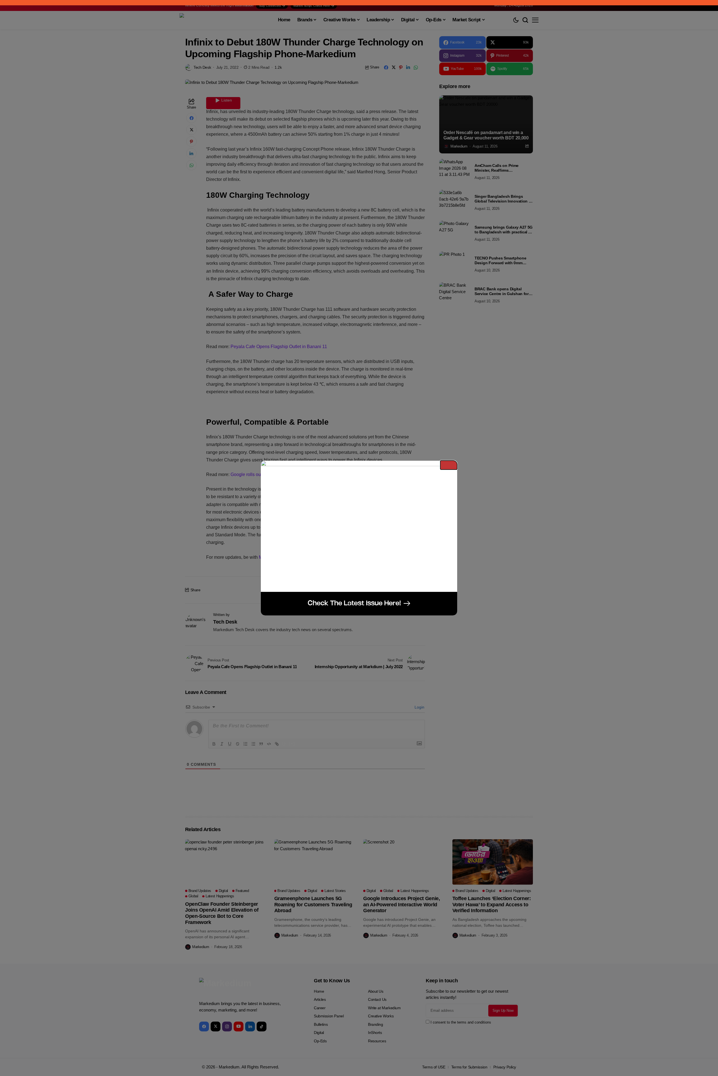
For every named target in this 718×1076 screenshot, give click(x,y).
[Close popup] (448, 465)
